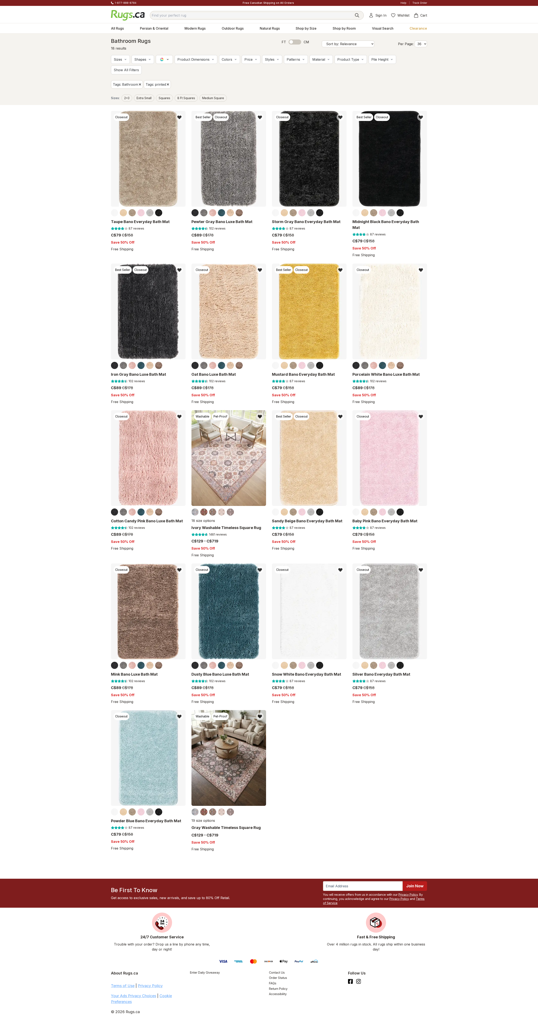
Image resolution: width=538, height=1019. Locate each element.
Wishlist (403, 15)
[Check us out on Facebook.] (350, 981)
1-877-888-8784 (125, 2)
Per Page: (406, 44)
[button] (120, 59)
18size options (203, 521)
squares (164, 98)
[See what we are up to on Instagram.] (358, 981)
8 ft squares (186, 98)
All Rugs (117, 28)
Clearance (418, 28)
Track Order (419, 2)
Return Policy (278, 988)
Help (403, 2)
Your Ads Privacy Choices (133, 996)
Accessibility (278, 994)
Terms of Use (122, 986)
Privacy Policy (408, 894)
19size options (203, 821)
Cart (423, 15)
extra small (144, 98)
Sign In (380, 15)
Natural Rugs (270, 28)
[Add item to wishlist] (179, 117)
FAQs (272, 983)
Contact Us (277, 972)
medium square (213, 98)
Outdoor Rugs (233, 28)
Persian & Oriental (154, 28)
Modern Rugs (195, 28)
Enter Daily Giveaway (205, 972)
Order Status (278, 978)
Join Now (414, 886)
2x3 (126, 98)
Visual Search (382, 28)
